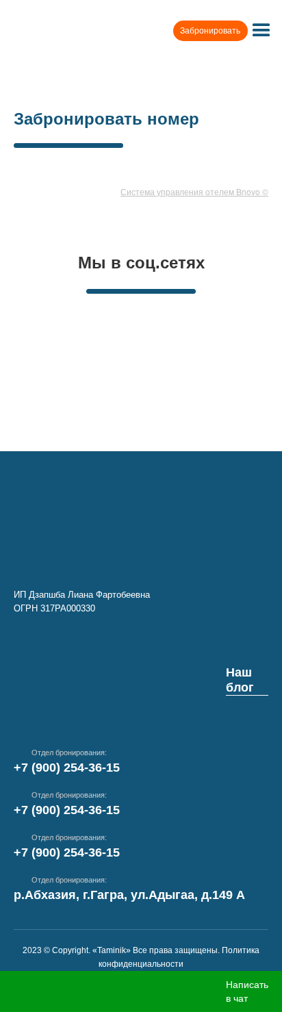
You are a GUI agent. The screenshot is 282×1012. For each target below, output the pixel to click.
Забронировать (210, 31)
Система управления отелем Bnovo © (194, 191)
